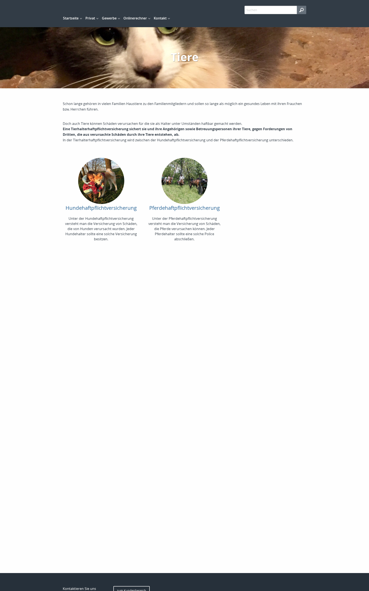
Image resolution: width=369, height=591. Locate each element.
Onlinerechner (135, 18)
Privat (90, 18)
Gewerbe (109, 18)
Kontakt (160, 18)
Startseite (71, 18)
